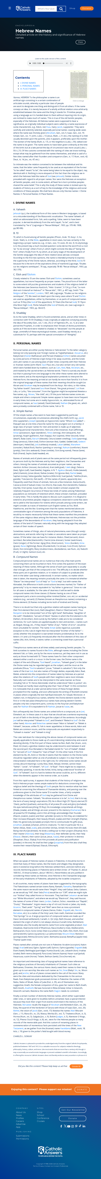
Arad (21, 947)
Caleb (67, 467)
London (39, 293)
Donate (86, 8)
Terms (35, 1166)
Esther (66, 356)
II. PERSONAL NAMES (30, 85)
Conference (43, 1118)
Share (80, 42)
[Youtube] (69, 1126)
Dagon (57, 991)
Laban (60, 444)
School (40, 1115)
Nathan (64, 403)
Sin (60, 970)
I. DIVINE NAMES (28, 83)
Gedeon (81, 441)
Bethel (16, 1010)
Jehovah (60, 176)
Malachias (41, 723)
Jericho (25, 973)
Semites (31, 293)
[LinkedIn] (84, 1126)
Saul (44, 364)
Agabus (61, 470)
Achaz (16, 432)
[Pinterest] (76, 1126)
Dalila (74, 438)
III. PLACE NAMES (28, 88)
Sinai (65, 970)
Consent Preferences (61, 1166)
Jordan (48, 901)
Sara (42, 388)
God (49, 176)
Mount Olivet (68, 933)
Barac (23, 546)
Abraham (51, 133)
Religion (17, 293)
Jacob (59, 127)
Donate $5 (76, 1066)
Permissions (22, 1139)
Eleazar (17, 836)
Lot (77, 388)
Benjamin (17, 613)
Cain (58, 367)
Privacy (41, 1166)
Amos (50, 432)
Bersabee (17, 913)
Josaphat (59, 842)
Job (36, 444)
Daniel (28, 356)
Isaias (67, 706)
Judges (60, 1016)
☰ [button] (9, 8)
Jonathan (56, 662)
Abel (63, 367)
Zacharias (75, 810)
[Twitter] (65, 1126)
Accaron (17, 907)
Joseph (32, 421)
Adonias (28, 723)
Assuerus (79, 353)
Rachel (73, 473)
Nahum (66, 447)
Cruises (40, 1121)
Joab (34, 827)
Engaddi (66, 910)
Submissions (22, 1136)
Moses (31, 394)
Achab (52, 627)
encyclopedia (25, 26)
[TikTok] (80, 1126)
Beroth (78, 910)
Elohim (31, 274)
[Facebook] (61, 1126)
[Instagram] (72, 1126)
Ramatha (67, 886)
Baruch (35, 438)
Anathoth (29, 988)
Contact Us (49, 1166)
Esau (48, 127)
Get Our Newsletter (73, 1110)
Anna (81, 543)
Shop (73, 8)
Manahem (75, 444)
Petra (46, 892)
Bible (36, 240)
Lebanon (73, 895)
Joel (82, 711)
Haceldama (65, 1028)
